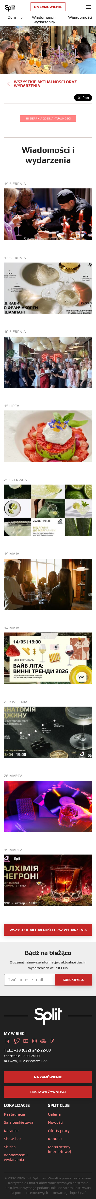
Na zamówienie (48, 1077)
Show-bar (12, 1138)
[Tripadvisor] (43, 1040)
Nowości (55, 1122)
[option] (48, 215)
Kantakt (55, 1138)
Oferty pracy (58, 1130)
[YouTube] (26, 1040)
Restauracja (14, 1114)
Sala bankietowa (18, 1122)
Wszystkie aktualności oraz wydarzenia (45, 83)
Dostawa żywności (48, 1092)
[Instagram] (34, 1040)
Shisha (10, 1147)
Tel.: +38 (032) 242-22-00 (27, 1050)
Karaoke (11, 1130)
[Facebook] (8, 1040)
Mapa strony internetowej (59, 1149)
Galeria (54, 1114)
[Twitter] (17, 1040)
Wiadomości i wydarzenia (16, 1157)
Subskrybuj (73, 980)
